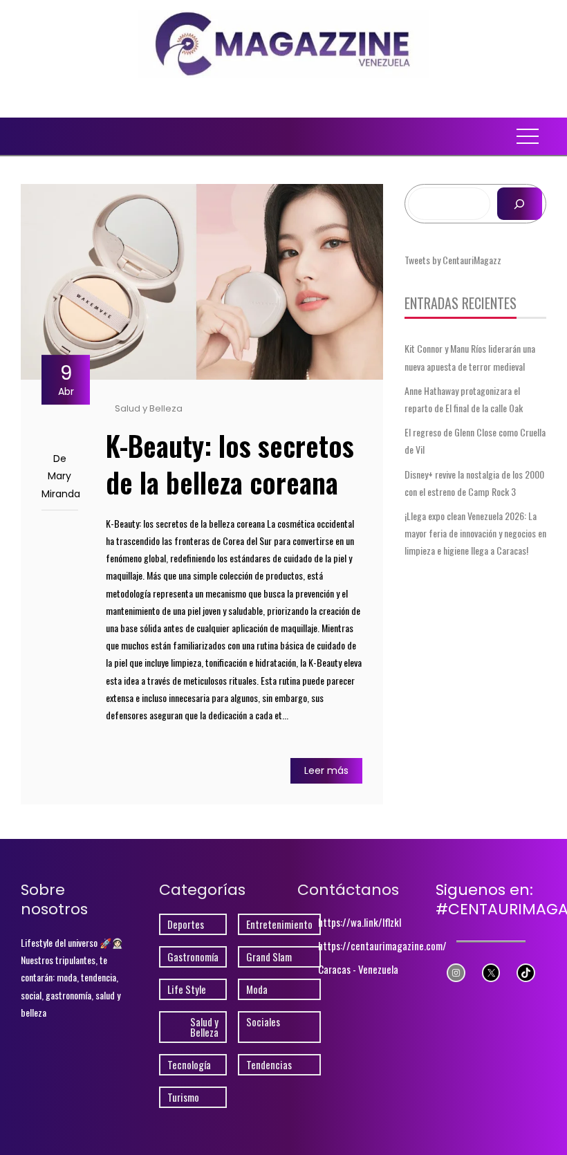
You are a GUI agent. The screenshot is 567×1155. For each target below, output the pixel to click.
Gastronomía (193, 957)
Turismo (183, 1097)
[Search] (519, 203)
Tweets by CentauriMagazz (453, 259)
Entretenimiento (279, 924)
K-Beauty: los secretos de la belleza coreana (230, 464)
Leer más (326, 770)
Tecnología (189, 1065)
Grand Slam (269, 957)
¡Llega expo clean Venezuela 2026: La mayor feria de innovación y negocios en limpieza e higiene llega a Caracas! (475, 532)
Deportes (185, 924)
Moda (257, 989)
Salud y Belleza (149, 408)
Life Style (186, 989)
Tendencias (269, 1065)
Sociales (263, 1022)
